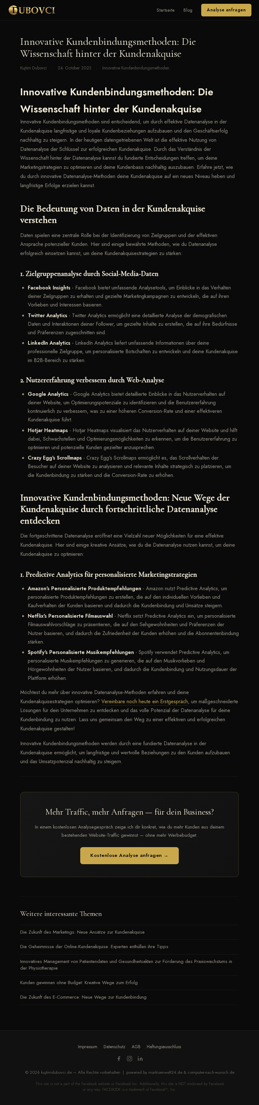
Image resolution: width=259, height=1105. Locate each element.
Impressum (87, 1046)
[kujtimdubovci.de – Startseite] (32, 10)
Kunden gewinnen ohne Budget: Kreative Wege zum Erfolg (79, 982)
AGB (136, 1046)
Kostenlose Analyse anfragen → (129, 855)
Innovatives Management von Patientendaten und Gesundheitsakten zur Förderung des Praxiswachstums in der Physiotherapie (126, 964)
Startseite (166, 10)
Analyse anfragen (226, 10)
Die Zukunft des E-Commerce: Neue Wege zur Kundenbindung (83, 997)
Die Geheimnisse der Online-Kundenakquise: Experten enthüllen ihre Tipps (94, 946)
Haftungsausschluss (164, 1046)
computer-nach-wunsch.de (211, 1072)
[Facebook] (119, 1059)
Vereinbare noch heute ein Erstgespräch (144, 701)
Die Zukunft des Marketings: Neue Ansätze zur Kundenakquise (82, 932)
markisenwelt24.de (165, 1072)
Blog (188, 10)
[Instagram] (129, 1059)
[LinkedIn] (140, 1059)
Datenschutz (114, 1046)
